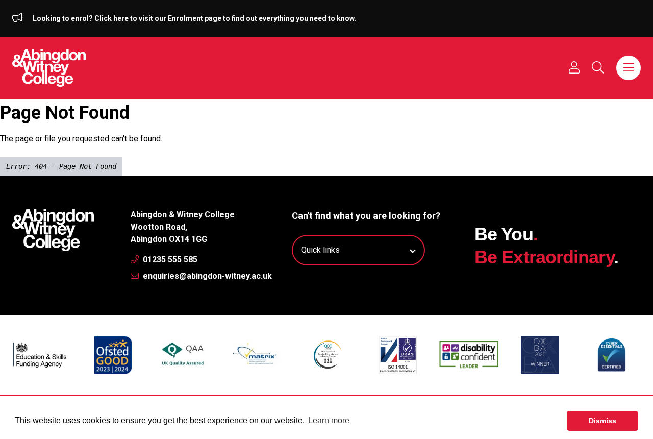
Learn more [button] (328, 420)
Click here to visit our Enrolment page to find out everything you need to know (224, 18)
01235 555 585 (169, 259)
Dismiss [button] (602, 421)
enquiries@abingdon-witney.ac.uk (206, 276)
